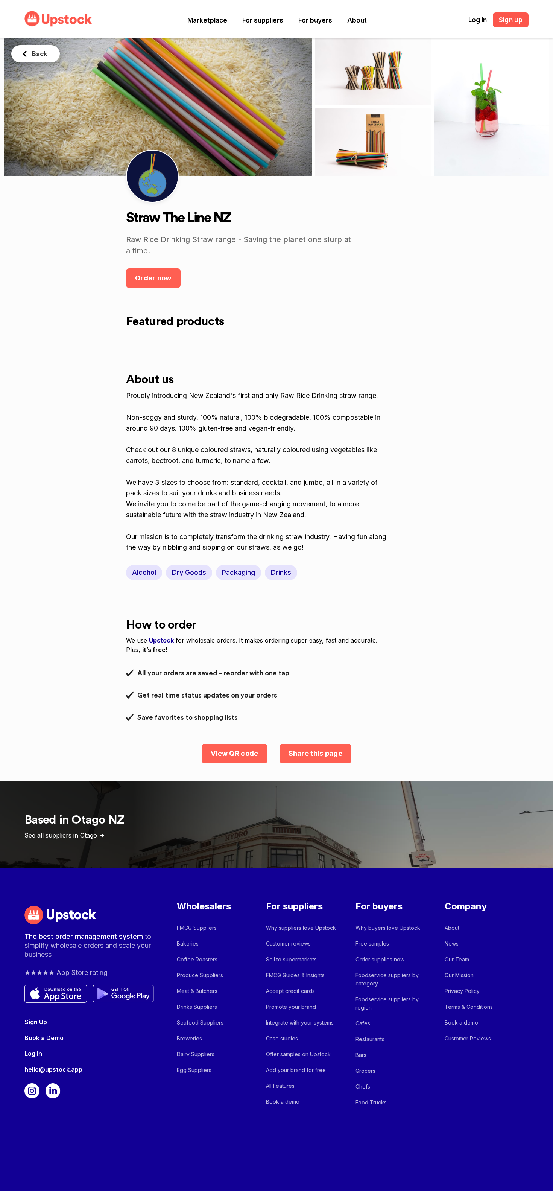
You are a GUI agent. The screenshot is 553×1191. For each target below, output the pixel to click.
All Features (280, 1086)
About (357, 20)
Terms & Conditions (469, 1007)
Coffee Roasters (197, 959)
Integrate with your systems (300, 1022)
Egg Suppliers (194, 1070)
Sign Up (35, 1022)
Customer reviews (288, 943)
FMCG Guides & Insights (295, 975)
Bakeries (188, 943)
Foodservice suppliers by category (387, 979)
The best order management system (84, 936)
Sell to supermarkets (291, 959)
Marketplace (207, 20)
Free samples (372, 943)
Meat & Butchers (197, 991)
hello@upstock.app (53, 1069)
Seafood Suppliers (200, 1022)
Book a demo (282, 1101)
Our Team (457, 959)
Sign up (511, 20)
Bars (361, 1055)
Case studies (282, 1038)
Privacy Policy (462, 991)
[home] (58, 18)
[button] (207, 20)
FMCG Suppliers (197, 927)
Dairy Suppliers (195, 1054)
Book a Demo (44, 1038)
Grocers (365, 1071)
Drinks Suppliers (197, 1007)
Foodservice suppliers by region (387, 1003)
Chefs (363, 1086)
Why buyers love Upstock (388, 927)
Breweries (189, 1038)
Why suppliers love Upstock (301, 927)
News (452, 943)
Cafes (363, 1023)
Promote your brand (291, 1007)
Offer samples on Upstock (298, 1054)
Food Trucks (371, 1102)
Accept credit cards (290, 991)
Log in (477, 20)
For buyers (315, 20)
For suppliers (262, 20)
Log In (33, 1053)
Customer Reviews (468, 1038)
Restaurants (370, 1039)
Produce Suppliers (200, 975)
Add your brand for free (296, 1070)
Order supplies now (380, 959)
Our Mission (459, 975)
